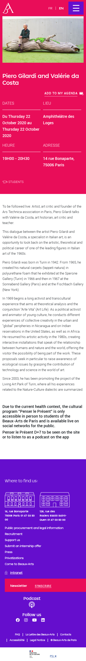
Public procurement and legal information (34, 528)
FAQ (17, 634)
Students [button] (16, 182)
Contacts (65, 634)
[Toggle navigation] (76, 8)
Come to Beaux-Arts (19, 564)
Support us (12, 540)
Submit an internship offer (23, 546)
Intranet (16, 572)
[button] (64, 94)
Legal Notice (37, 640)
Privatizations (14, 558)
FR (50, 8)
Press (8, 552)
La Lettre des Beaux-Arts (40, 634)
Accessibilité (17, 640)
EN (61, 8)
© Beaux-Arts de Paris (64, 640)
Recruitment (13, 534)
